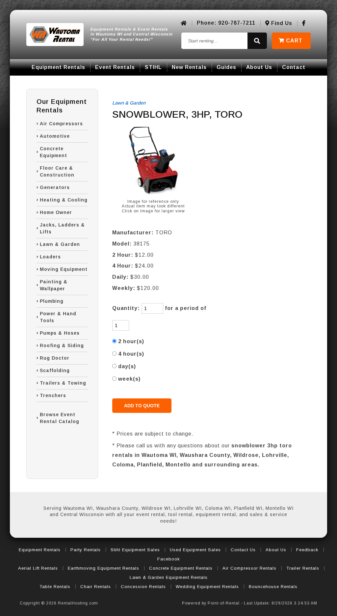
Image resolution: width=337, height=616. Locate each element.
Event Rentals (115, 67)
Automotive (55, 136)
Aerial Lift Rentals (38, 568)
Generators (55, 187)
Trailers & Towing (63, 383)
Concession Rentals (143, 586)
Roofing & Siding (62, 345)
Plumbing (52, 301)
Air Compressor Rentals (249, 568)
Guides (226, 67)
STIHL (153, 67)
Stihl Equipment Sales (135, 550)
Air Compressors (61, 123)
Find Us (281, 23)
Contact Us (243, 550)
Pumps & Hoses (60, 333)
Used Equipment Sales (195, 550)
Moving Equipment (64, 269)
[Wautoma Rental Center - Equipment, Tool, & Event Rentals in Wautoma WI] (55, 34)
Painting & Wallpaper (53, 285)
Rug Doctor (54, 358)
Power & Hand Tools (58, 317)
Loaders (50, 256)
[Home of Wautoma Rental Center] (184, 23)
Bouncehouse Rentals (273, 586)
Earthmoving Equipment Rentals (103, 568)
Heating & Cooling (64, 199)
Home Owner (56, 212)
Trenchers (53, 395)
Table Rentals (54, 586)
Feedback (307, 550)
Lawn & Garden (60, 244)
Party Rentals (85, 550)
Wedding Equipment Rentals (207, 586)
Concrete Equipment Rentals (181, 568)
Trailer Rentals (302, 568)
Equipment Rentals (58, 67)
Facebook (168, 559)
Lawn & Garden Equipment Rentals (169, 577)
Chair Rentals (95, 586)
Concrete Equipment (53, 152)
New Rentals (189, 67)
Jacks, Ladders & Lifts (62, 228)
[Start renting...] (257, 41)
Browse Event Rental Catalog (59, 418)
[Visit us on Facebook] (304, 23)
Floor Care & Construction (57, 171)
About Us (259, 67)
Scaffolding (55, 370)
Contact (293, 67)
